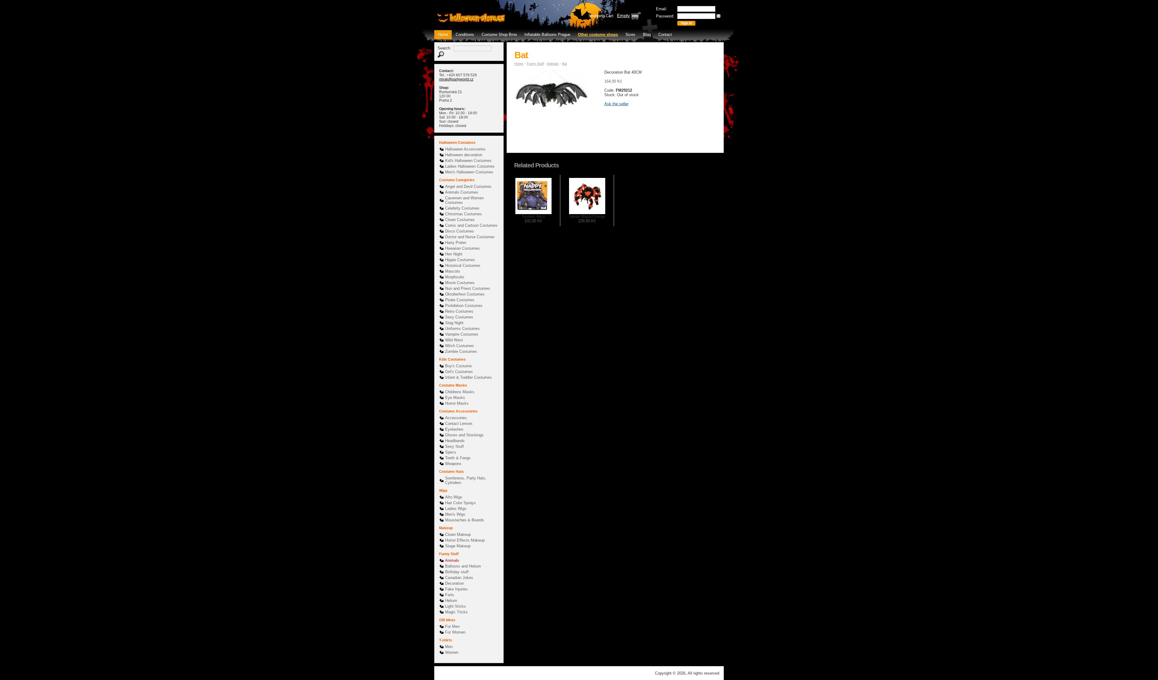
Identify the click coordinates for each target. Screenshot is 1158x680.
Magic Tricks (456, 612)
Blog (647, 34)
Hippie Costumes (460, 260)
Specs (450, 452)
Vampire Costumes (461, 334)
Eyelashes (454, 429)
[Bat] (553, 92)
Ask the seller (616, 104)
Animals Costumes (461, 192)
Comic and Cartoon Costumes (471, 225)
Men (449, 646)
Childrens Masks (459, 392)
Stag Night (454, 323)
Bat (564, 63)
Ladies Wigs (456, 508)
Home (443, 34)
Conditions (465, 34)
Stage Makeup (457, 546)
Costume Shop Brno (499, 34)
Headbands (455, 440)
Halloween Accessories (465, 149)
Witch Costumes (459, 345)
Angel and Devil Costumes (468, 186)
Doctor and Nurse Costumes (470, 237)
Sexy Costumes (459, 317)
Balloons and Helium (463, 566)
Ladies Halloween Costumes (470, 166)
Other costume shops (598, 34)
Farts (449, 595)
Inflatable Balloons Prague (547, 34)
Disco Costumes (459, 231)
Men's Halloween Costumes (469, 172)
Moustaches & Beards (464, 520)
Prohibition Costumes (463, 305)
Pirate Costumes (459, 300)
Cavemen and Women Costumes (464, 200)
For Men (452, 626)
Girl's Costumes (459, 371)
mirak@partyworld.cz (456, 79)
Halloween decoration (463, 155)
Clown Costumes (460, 219)
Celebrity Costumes (462, 208)
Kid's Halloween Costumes (468, 160)
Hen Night (453, 254)
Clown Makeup (458, 534)
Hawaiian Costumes (462, 248)
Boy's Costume (458, 366)
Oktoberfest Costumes (465, 294)
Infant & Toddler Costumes (468, 377)
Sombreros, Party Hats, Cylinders (465, 480)
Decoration (454, 583)
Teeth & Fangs (458, 458)
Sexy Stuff (454, 446)
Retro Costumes (459, 311)
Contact (665, 34)
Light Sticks (455, 606)
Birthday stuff (457, 572)
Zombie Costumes (461, 351)
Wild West (454, 340)
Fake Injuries (456, 589)
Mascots (452, 271)
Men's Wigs (455, 514)
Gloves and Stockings (464, 435)
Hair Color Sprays (460, 503)
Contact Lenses (459, 423)
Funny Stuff (535, 63)
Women (451, 652)
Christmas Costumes (463, 214)
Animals (452, 560)
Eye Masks (455, 397)
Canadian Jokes (459, 577)
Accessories (456, 418)
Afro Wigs (453, 497)
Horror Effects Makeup (465, 540)
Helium (451, 600)
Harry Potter (455, 242)
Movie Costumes (460, 282)
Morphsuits (454, 277)
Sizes (630, 34)
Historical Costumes (462, 265)
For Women (455, 632)
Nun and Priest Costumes (467, 288)
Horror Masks (457, 403)
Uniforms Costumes (462, 328)
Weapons (453, 463)
